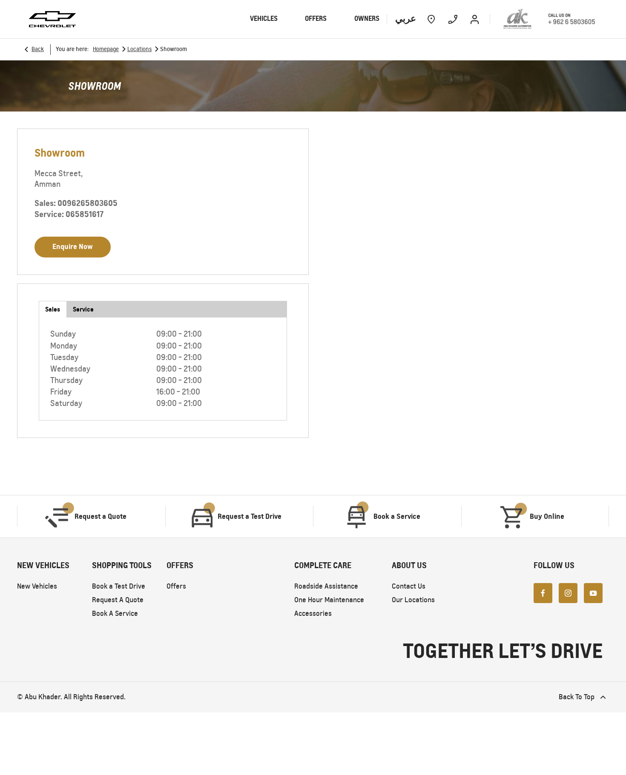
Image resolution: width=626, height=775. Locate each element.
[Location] (431, 19)
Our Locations (413, 599)
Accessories (313, 613)
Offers (176, 586)
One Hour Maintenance (329, 599)
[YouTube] (593, 592)
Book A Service (115, 613)
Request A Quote (118, 599)
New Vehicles (37, 586)
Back (38, 49)
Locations (139, 49)
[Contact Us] (453, 19)
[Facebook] (543, 592)
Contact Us (408, 586)
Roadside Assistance (326, 586)
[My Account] (474, 19)
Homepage (106, 49)
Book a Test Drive (118, 586)
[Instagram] (568, 592)
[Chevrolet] (52, 19)
